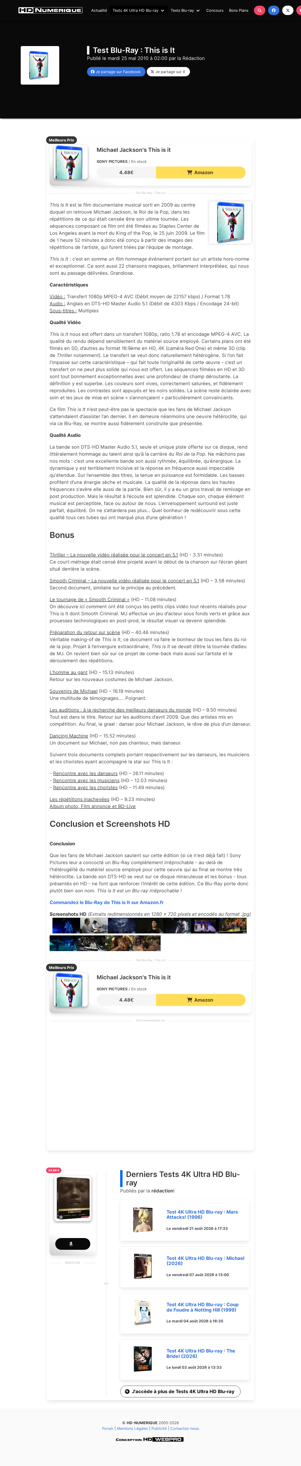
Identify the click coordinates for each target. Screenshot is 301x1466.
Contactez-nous (184, 1428)
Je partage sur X (169, 71)
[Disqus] (150, 1087)
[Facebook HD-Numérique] (273, 10)
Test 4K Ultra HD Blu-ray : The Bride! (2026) (200, 1353)
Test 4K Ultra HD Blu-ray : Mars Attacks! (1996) (202, 1214)
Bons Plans (238, 10)
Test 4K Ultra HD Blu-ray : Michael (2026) (205, 1260)
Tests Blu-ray (182, 10)
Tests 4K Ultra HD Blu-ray (135, 10)
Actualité (99, 10)
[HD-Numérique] (50, 10)
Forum (107, 1428)
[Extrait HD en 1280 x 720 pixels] (66, 932)
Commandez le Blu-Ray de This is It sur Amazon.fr (107, 902)
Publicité (159, 1428)
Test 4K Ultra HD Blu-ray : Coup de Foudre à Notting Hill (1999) (202, 1307)
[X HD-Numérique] (287, 10)
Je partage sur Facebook (117, 71)
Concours (214, 10)
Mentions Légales (132, 1428)
